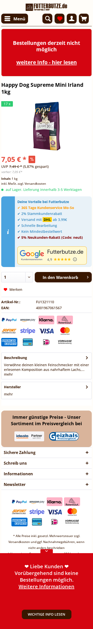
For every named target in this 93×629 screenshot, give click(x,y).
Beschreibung (15, 357)
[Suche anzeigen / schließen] (47, 19)
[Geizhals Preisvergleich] (64, 436)
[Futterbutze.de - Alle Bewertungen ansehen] (53, 255)
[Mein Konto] (72, 19)
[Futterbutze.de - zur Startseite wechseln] (46, 5)
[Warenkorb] (84, 19)
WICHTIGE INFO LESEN (46, 614)
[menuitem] (14, 19)
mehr (8, 374)
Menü (19, 19)
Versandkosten (19, 542)
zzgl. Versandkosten (32, 183)
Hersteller (12, 387)
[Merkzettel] (59, 19)
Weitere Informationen (46, 586)
